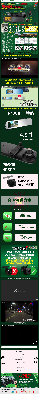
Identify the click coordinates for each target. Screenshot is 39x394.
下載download (28, 80)
